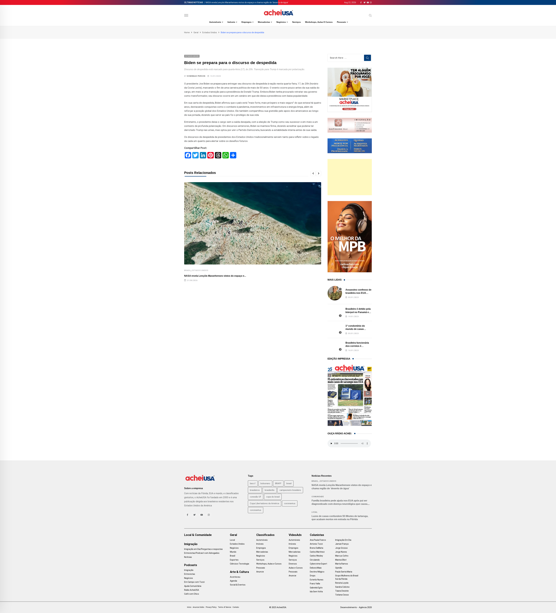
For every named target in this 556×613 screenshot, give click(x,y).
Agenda (233, 581)
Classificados (265, 535)
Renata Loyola (341, 583)
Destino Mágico (317, 572)
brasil (288, 483)
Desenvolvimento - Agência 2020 (356, 607)
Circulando (315, 560)
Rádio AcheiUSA (191, 590)
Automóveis (215, 22)
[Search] (370, 15)
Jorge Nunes (341, 552)
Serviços (296, 22)
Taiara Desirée (342, 591)
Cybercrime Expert (318, 564)
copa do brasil (273, 496)
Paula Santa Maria (343, 572)
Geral (196, 32)
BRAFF (278, 483)
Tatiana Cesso (342, 595)
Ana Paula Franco (318, 540)
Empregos (247, 22)
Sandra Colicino (342, 587)
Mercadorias (264, 22)
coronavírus (255, 510)
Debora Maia (315, 568)
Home (187, 32)
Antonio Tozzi (316, 544)
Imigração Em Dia (343, 540)
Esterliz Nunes (316, 580)
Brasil (187, 270)
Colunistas (317, 535)
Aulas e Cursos (296, 568)
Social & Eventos (237, 585)
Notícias (188, 557)
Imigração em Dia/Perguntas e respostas (203, 549)
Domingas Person (196, 76)
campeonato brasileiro (290, 490)
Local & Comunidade (198, 535)
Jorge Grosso (341, 548)
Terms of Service (224, 607)
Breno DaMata (316, 548)
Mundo (233, 552)
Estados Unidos (209, 32)
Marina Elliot (340, 560)
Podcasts (190, 565)
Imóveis (231, 22)
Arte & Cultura (239, 572)
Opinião (338, 568)
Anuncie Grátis (198, 607)
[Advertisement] (350, 177)
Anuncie (260, 572)
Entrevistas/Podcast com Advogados (201, 553)
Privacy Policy (211, 607)
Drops (312, 575)
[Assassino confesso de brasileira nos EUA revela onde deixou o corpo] (335, 293)
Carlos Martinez (317, 552)
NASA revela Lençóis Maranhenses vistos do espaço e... (215, 276)
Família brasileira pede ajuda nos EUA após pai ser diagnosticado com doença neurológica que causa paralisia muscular (339, 503)
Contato (236, 607)
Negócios (281, 22)
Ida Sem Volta (316, 591)
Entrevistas (189, 574)
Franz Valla (315, 583)
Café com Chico (191, 594)
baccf (253, 483)
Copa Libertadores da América (264, 503)
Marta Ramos (341, 564)
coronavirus (289, 503)
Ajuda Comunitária (192, 586)
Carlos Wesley (316, 556)
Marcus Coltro (341, 556)
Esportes (234, 560)
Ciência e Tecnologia (239, 564)
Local (315, 512)
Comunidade (318, 497)
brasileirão (270, 490)
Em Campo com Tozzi (194, 582)
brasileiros (255, 490)
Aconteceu (235, 577)
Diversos (293, 564)
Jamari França (342, 544)
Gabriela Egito (316, 587)
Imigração (190, 544)
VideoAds (295, 535)
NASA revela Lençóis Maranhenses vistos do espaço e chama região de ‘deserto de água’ (247, 2)
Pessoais (341, 22)
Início (189, 607)
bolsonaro (265, 483)
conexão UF (255, 496)
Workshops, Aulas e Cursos (319, 22)
